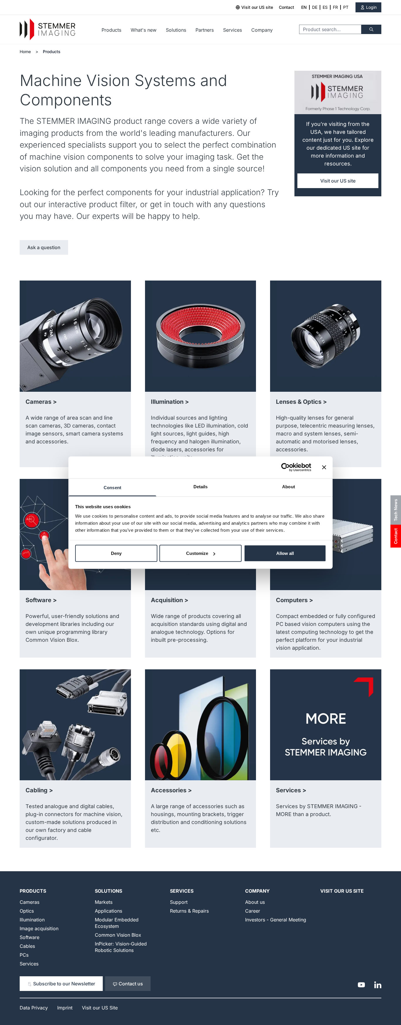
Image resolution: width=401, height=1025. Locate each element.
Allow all (285, 553)
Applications (108, 911)
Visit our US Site (342, 891)
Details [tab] (200, 486)
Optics (27, 911)
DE (314, 7)
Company (262, 30)
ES (325, 7)
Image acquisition (39, 928)
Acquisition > (169, 600)
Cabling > (39, 790)
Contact (286, 7)
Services (232, 30)
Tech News (395, 510)
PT (345, 7)
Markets (103, 902)
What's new (143, 30)
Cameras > (41, 401)
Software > (41, 600)
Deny (116, 553)
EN (304, 7)
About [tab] (288, 486)
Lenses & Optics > (301, 401)
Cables (27, 946)
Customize (197, 553)
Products (111, 30)
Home (25, 51)
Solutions (176, 30)
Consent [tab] (112, 487)
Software (29, 937)
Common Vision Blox (118, 935)
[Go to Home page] (47, 29)
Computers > (294, 600)
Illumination (32, 920)
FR (335, 7)
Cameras (29, 902)
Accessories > (171, 790)
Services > (291, 790)
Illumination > (170, 401)
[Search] (371, 29)
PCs (24, 955)
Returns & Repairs (189, 911)
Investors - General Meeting (275, 920)
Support (179, 902)
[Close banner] (324, 467)
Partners (205, 30)
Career (252, 911)
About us (255, 902)
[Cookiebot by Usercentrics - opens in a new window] (285, 467)
